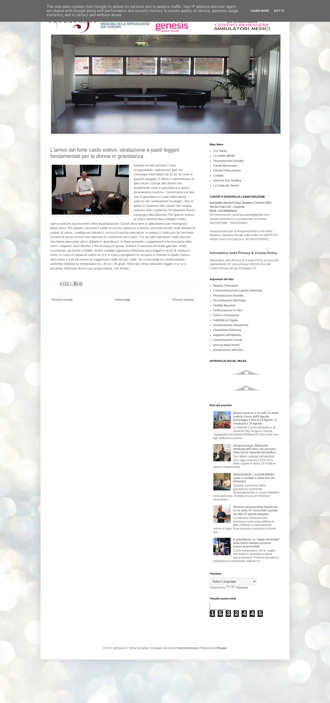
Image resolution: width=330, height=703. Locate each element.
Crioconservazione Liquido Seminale (237, 290)
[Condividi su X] (71, 283)
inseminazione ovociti (227, 340)
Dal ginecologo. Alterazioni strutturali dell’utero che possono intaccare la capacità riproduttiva (254, 449)
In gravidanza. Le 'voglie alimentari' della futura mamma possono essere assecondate (256, 543)
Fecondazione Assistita (228, 161)
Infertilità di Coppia (225, 320)
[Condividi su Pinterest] (80, 283)
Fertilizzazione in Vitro (227, 310)
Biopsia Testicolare (225, 285)
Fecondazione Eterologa (229, 300)
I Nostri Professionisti (227, 170)
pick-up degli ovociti (226, 345)
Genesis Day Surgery (227, 180)
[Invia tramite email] (62, 283)
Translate (242, 587)
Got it (279, 11)
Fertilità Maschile (224, 305)
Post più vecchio (183, 299)
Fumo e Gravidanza (226, 315)
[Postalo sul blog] (66, 283)
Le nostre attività (224, 155)
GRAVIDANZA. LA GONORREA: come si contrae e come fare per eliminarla (254, 478)
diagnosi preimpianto (227, 335)
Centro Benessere (225, 165)
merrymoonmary (188, 648)
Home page (122, 299)
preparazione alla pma (228, 350)
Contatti (218, 175)
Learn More (260, 11)
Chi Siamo (220, 151)
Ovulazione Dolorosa (227, 330)
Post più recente (62, 299)
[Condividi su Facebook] (75, 283)
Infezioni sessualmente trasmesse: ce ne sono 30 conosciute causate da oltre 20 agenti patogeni (255, 510)
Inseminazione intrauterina (230, 325)
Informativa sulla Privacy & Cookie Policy (243, 253)
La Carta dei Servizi (226, 185)
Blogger (222, 648)
